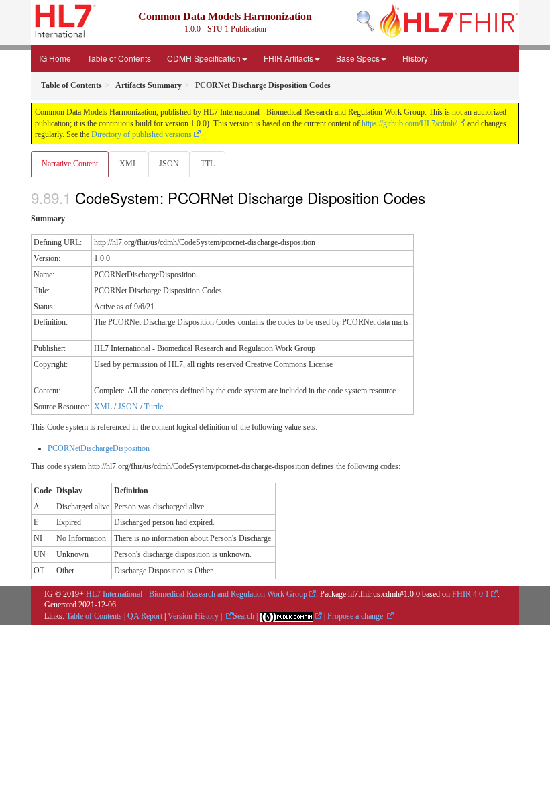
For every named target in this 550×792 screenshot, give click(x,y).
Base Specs (358, 58)
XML (128, 163)
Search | (246, 616)
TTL (208, 163)
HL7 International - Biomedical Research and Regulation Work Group (196, 594)
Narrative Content (70, 163)
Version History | (196, 616)
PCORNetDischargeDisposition (99, 448)
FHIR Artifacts (288, 58)
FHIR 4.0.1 (470, 594)
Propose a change (356, 616)
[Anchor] (432, 197)
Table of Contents (119, 58)
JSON (169, 163)
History (415, 58)
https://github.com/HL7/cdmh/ (409, 123)
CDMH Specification (204, 58)
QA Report (144, 616)
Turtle (153, 406)
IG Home (55, 58)
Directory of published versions (141, 134)
